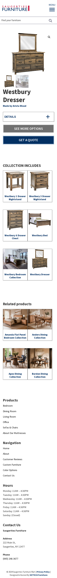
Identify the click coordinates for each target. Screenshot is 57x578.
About (6, 453)
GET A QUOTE (28, 140)
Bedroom (8, 405)
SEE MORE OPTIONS (28, 128)
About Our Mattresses (14, 433)
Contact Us (9, 475)
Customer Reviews (12, 459)
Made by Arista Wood (14, 105)
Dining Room (9, 411)
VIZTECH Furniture (38, 575)
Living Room (9, 416)
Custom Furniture (12, 464)
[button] (49, 37)
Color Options (10, 470)
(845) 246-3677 (10, 558)
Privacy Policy (43, 572)
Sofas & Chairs (10, 427)
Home (6, 448)
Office (6, 422)
